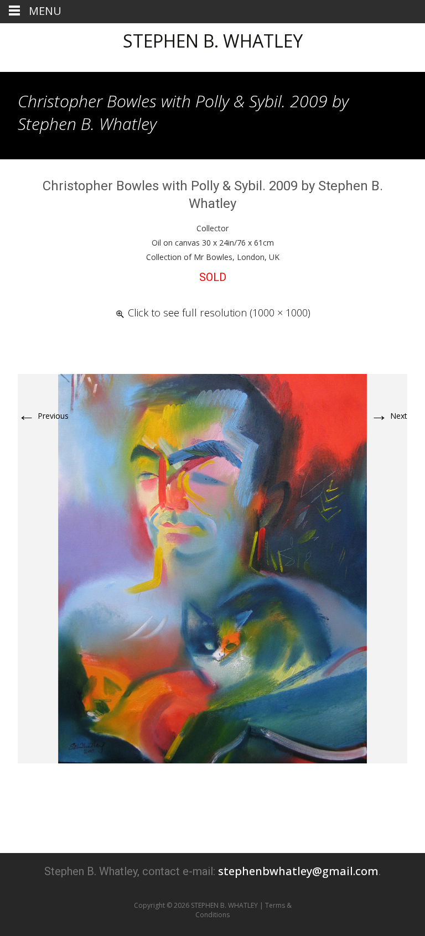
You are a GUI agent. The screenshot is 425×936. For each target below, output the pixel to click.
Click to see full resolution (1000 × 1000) (219, 312)
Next (388, 415)
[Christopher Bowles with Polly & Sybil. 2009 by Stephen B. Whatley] (212, 568)
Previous (43, 415)
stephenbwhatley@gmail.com (298, 871)
